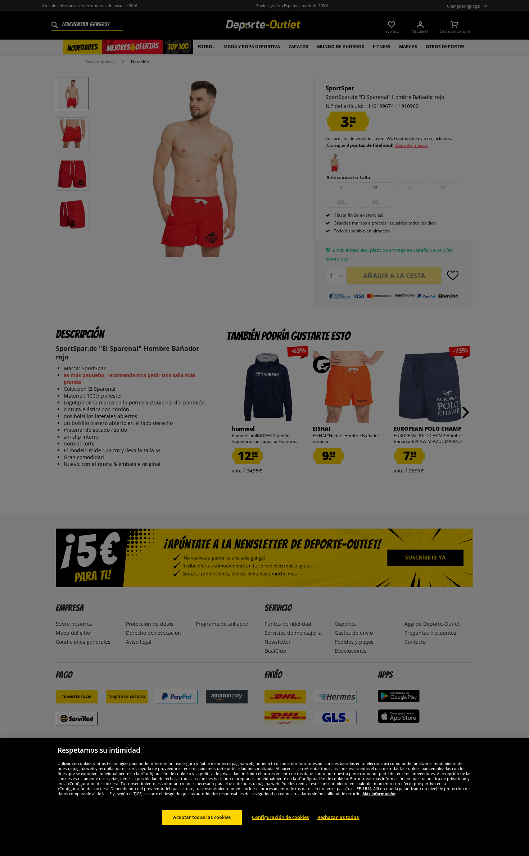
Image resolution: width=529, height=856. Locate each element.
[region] (264, 797)
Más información (378, 793)
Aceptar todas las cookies (202, 817)
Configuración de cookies (280, 817)
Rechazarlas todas (338, 817)
